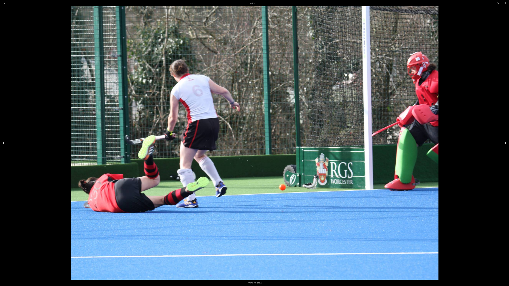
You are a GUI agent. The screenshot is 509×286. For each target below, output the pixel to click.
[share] (497, 3)
